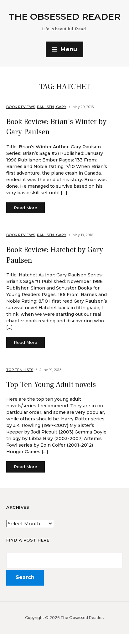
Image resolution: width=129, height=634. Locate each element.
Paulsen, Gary (51, 107)
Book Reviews (20, 107)
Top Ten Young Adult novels (51, 384)
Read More (25, 207)
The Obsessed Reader (64, 16)
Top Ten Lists (19, 370)
